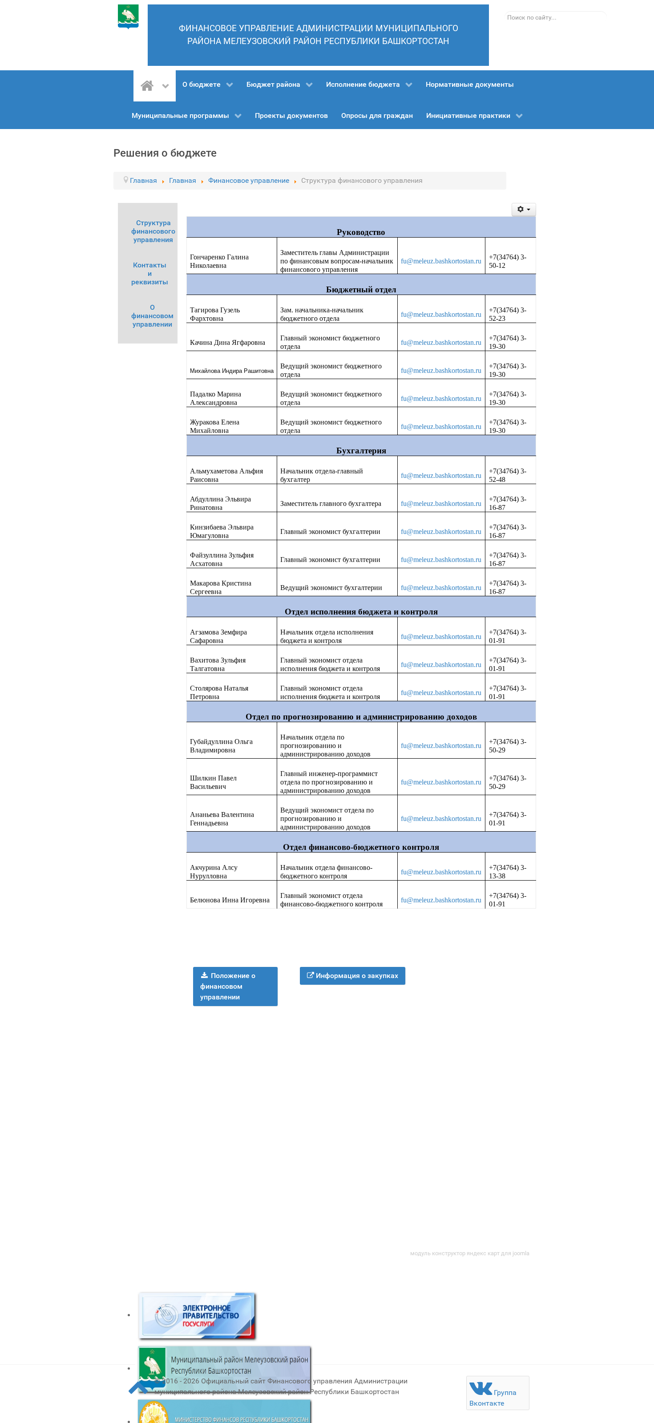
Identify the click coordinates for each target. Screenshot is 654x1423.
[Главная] (154, 85)
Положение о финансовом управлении (228, 986)
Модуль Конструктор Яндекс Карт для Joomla (469, 1253)
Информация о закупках (356, 975)
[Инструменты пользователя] (524, 209)
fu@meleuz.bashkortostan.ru (441, 261)
